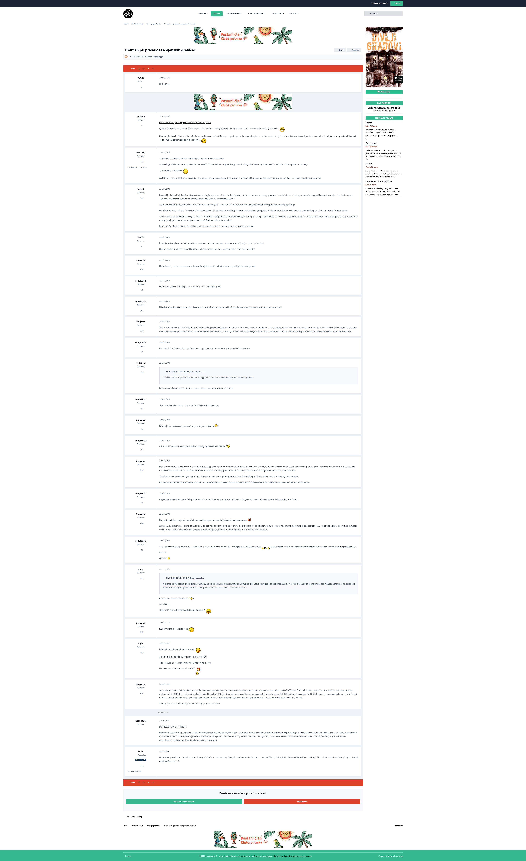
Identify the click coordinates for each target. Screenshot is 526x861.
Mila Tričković (371, 126)
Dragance (140, 260)
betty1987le (140, 281)
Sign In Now (302, 801)
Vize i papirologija (155, 57)
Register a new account (184, 801)
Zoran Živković (372, 167)
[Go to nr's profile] (126, 56)
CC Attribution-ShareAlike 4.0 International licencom (292, 856)
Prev (133, 68)
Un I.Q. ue (140, 363)
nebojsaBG (140, 721)
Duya (140, 751)
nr (130, 57)
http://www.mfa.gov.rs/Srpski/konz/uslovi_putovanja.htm (185, 122)
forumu (256, 856)
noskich (140, 189)
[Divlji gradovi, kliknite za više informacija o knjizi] (384, 29)
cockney (141, 116)
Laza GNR (140, 152)
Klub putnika (371, 185)
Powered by (391, 856)
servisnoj (242, 856)
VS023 (140, 78)
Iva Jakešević (371, 146)
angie (140, 569)
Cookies (128, 856)
